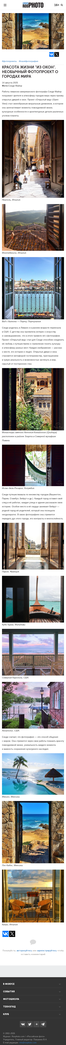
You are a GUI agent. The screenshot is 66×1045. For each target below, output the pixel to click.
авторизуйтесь (24, 950)
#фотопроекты (9, 61)
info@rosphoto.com (28, 1042)
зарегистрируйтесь (47, 950)
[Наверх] (62, 1035)
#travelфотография (28, 61)
